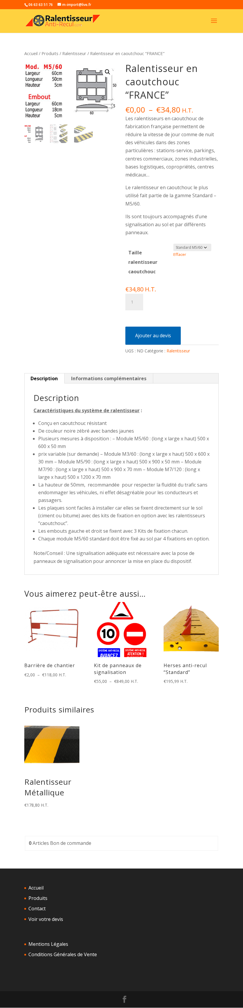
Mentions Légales (48, 944)
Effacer (179, 254)
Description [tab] (44, 378)
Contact (37, 908)
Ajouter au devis (153, 335)
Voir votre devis (45, 919)
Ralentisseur (74, 53)
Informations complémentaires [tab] (108, 378)
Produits (49, 53)
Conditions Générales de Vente (62, 954)
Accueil (31, 53)
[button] (107, 72)
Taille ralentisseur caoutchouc (142, 262)
